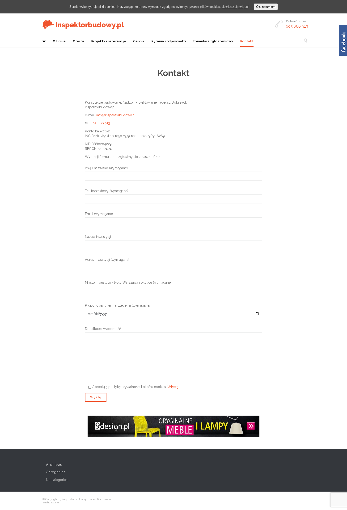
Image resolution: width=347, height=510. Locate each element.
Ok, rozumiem (265, 6)
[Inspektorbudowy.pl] (83, 24)
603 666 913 (100, 123)
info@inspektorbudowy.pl (115, 115)
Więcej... (174, 387)
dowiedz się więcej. (235, 6)
